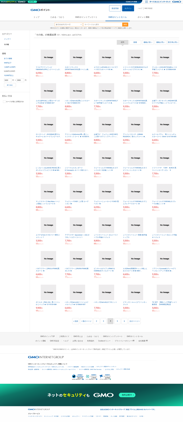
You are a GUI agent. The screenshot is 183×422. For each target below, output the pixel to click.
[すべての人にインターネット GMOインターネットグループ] (165, 1)
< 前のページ (86, 321)
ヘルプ (140, 8)
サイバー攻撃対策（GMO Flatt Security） (90, 369)
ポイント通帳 (144, 17)
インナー (7, 39)
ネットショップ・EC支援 (51, 416)
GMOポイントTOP (47, 336)
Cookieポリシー (104, 341)
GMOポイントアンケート (86, 17)
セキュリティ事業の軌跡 (123, 369)
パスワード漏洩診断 (73, 366)
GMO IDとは (78, 336)
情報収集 (105, 416)
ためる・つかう (57, 17)
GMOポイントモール (117, 17)
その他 (141, 416)
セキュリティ (76, 416)
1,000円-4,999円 (9, 67)
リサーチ (98, 416)
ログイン (128, 8)
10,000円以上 (9, 75)
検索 (125, 24)
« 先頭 (75, 321)
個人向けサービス (132, 416)
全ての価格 (8, 58)
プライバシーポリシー (123, 341)
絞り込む (10, 85)
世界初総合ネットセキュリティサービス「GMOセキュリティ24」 (46, 366)
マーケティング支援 (87, 416)
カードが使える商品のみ (15, 101)
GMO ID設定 (148, 8)
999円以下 (7, 63)
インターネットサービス (35, 416)
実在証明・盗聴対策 (33, 369)
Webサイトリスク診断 (87, 366)
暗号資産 (121, 416)
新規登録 (115, 8)
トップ (36, 17)
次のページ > (134, 321)
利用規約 (90, 341)
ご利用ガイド (64, 336)
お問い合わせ (78, 341)
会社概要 (141, 341)
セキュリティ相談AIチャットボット (106, 366)
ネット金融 (114, 416)
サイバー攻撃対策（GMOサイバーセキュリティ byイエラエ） (59, 369)
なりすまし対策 (109, 369)
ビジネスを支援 (65, 416)
